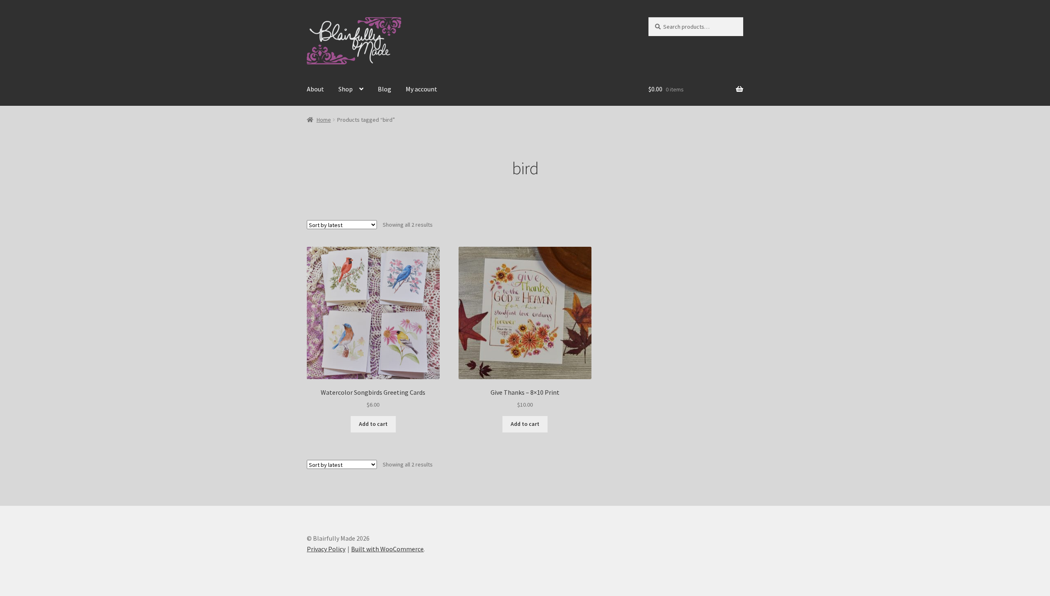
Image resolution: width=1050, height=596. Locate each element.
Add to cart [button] (373, 424)
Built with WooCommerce (387, 549)
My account (421, 89)
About (315, 89)
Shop (345, 89)
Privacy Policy (326, 549)
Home (324, 119)
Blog (384, 89)
